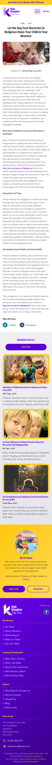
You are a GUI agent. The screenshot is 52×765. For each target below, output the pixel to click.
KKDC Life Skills (13, 663)
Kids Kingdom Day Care (34, 753)
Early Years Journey (15, 658)
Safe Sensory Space (15, 671)
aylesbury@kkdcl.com (18, 746)
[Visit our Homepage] (11, 11)
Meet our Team (12, 639)
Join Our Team (12, 643)
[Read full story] (26, 369)
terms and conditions (37, 759)
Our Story (10, 627)
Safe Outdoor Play (14, 675)
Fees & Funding (13, 695)
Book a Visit (14, 589)
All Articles (26, 347)
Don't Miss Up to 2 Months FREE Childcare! (26, 2)
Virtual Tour (38, 589)
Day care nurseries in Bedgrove (18, 168)
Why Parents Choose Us (17, 690)
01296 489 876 (14, 740)
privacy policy (18, 759)
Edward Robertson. (31, 762)
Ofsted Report (12, 635)
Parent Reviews (13, 631)
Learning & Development (13, 652)
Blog (7, 703)
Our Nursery (8, 620)
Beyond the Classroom (16, 667)
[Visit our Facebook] (46, 612)
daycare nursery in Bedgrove (16, 305)
